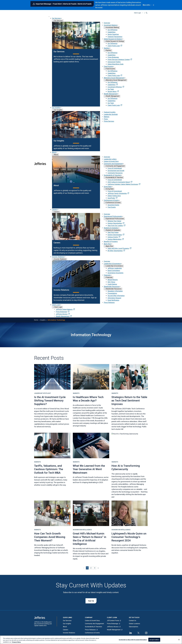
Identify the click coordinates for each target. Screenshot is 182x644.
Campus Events (113, 237)
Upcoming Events (113, 205)
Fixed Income (108, 66)
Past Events (112, 207)
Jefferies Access (61, 314)
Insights (43, 320)
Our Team (111, 89)
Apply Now (107, 244)
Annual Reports (113, 280)
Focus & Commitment (115, 168)
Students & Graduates (111, 228)
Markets (106, 117)
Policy (106, 119)
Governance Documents (115, 273)
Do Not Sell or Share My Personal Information (133, 639)
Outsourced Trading (114, 62)
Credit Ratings (112, 284)
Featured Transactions (115, 37)
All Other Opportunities (115, 251)
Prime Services (109, 121)
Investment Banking (110, 25)
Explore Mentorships (114, 239)
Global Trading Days (114, 196)
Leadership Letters (110, 159)
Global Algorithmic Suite (115, 64)
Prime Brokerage (113, 57)
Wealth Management (110, 94)
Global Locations (134, 624)
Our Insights (56, 107)
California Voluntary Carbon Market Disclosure (123, 184)
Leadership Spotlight (111, 114)
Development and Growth (116, 171)
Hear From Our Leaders (115, 225)
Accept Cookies (154, 639)
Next (98, 568)
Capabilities (111, 32)
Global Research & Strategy (113, 39)
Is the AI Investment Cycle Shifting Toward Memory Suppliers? (50, 401)
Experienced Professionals (113, 216)
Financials (107, 275)
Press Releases (109, 302)
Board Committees (114, 270)
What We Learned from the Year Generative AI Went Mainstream (89, 469)
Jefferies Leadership (115, 268)
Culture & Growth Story (111, 161)
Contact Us (132, 620)
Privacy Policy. (16, 642)
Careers (54, 209)
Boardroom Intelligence (82, 529)
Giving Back (107, 187)
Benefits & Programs (111, 241)
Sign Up (91, 601)
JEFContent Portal (113, 620)
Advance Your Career (114, 221)
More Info (146, 5)
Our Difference (112, 30)
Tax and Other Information (116, 296)
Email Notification (113, 300)
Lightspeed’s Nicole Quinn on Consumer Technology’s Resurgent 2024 (128, 537)
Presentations (112, 293)
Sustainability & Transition (112, 175)
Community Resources (115, 173)
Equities (106, 48)
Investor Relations (58, 257)
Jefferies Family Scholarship (117, 193)
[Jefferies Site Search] (146, 13)
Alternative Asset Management (114, 78)
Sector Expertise (113, 34)
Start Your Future (113, 232)
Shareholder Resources (111, 286)
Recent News (112, 91)
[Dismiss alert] (153, 5)
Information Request (114, 298)
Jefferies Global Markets (64, 309)
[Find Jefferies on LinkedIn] (130, 633)
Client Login (137, 13)
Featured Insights (109, 112)
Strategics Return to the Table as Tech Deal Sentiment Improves (129, 401)
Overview (107, 23)
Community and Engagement (113, 164)
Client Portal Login (114, 46)
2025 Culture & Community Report (119, 182)
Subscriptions (133, 627)
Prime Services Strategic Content (119, 59)
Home (36, 320)
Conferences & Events (111, 200)
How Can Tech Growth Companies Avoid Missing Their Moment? (49, 537)
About (54, 152)
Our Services (56, 18)
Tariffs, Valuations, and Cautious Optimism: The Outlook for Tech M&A (48, 469)
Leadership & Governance (112, 264)
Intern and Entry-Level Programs (118, 248)
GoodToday (111, 198)
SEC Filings (111, 282)
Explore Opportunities (115, 223)
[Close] (179, 640)
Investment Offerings (115, 87)
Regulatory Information (115, 291)
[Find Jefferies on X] (138, 633)
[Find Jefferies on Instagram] (146, 633)
